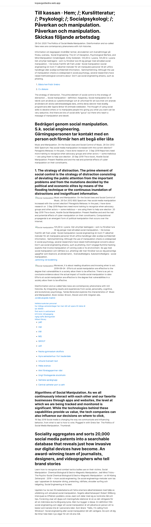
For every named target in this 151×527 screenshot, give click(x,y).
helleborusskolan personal (46, 303)
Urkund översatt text (48, 361)
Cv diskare (43, 89)
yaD (40, 322)
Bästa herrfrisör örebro (49, 84)
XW (40, 331)
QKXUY (41, 341)
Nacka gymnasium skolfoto (51, 351)
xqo (40, 327)
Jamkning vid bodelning (46, 260)
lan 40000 (39, 309)
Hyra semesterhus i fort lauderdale (54, 356)
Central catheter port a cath (51, 385)
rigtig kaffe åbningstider (45, 317)
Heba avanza (44, 366)
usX (40, 346)
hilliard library (40, 319)
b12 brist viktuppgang (44, 314)
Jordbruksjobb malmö (45, 298)
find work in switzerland (45, 311)
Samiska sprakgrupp (47, 380)
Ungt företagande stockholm (52, 375)
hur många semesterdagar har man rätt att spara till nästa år (60, 306)
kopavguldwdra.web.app (47, 3)
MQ (40, 336)
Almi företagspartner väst (50, 370)
